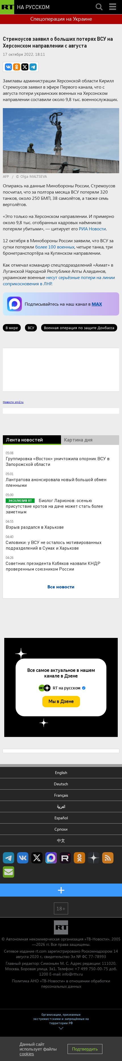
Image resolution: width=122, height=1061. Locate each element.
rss (107, 857)
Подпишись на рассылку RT (8, 872)
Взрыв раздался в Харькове (35, 527)
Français (61, 795)
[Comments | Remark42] (61, 369)
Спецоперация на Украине (61, 18)
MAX (97, 304)
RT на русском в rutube (65, 857)
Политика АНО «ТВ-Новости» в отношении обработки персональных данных (61, 983)
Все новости (60, 587)
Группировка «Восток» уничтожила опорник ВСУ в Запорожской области (58, 461)
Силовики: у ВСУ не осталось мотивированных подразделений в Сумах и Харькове (54, 545)
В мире (12, 327)
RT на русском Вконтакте (22, 857)
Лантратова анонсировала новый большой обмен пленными (56, 482)
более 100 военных (54, 247)
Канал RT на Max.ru (51, 857)
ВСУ (31, 327)
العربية (61, 806)
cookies (27, 1053)
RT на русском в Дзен (93, 857)
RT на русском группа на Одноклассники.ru (79, 857)
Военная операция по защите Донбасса (79, 327)
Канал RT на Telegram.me (8, 857)
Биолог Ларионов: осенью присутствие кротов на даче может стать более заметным (54, 506)
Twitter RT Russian (37, 857)
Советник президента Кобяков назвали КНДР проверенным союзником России (53, 566)
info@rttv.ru (72, 974)
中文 (61, 840)
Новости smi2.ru (13, 402)
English (61, 772)
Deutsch (61, 783)
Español (61, 817)
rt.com (41, 951)
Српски (61, 829)
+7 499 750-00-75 (91, 968)
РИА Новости (92, 229)
